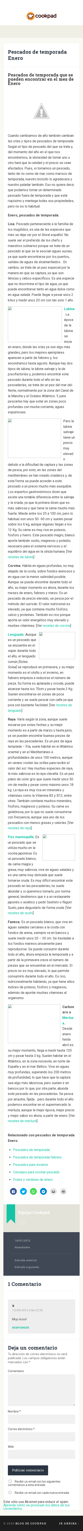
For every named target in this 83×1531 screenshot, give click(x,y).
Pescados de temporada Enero (37, 54)
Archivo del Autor (22, 1222)
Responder (20, 1327)
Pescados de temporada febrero (37, 1157)
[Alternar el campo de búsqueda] (76, 31)
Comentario (16, 1371)
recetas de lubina (20, 557)
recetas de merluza (22, 1121)
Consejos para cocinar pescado (36, 1172)
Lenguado (16, 635)
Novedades (22, 1247)
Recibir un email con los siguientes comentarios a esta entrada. (34, 1483)
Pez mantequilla (21, 837)
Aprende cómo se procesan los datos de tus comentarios (36, 1507)
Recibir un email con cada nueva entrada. (42, 1492)
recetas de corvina (56, 626)
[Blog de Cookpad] (41, 12)
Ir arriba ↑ (69, 1523)
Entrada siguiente (27, 1267)
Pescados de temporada (31, 1150)
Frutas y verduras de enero (33, 1180)
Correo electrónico (21, 1429)
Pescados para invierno (30, 1165)
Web (11, 1446)
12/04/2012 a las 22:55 (27, 1310)
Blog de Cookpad (30, 1523)
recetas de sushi (20, 913)
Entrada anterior (26, 1260)
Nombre (14, 1411)
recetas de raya (19, 828)
